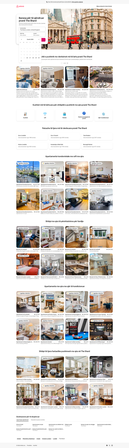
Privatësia (29, 445)
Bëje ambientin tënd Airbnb (104, 6)
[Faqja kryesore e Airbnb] (20, 6)
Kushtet (35, 445)
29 (36, 57)
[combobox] (32, 30)
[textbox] (25, 35)
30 (39, 57)
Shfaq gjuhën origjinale (77, 2)
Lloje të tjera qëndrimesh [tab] (22, 420)
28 (33, 57)
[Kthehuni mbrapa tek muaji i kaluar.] (21, 39)
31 (21, 61)
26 (27, 57)
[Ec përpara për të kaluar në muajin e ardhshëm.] (38, 39)
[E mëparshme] (62, 63)
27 (30, 57)
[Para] (67, 63)
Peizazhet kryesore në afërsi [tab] (38, 420)
